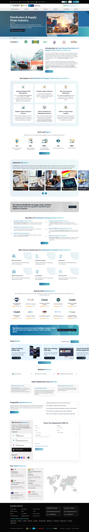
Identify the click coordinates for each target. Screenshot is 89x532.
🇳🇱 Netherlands (13, 523)
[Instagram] (17, 457)
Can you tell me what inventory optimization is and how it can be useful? (61, 408)
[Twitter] (19, 457)
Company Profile (13, 509)
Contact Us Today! (44, 153)
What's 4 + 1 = (37, 443)
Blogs (23, 511)
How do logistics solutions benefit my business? (56, 405)
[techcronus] (15, 6)
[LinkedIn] (15, 457)
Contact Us (43, 243)
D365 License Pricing (73, 5)
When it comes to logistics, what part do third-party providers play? (60, 413)
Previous (43, 193)
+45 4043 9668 (35, 494)
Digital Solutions (74, 341)
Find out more (14, 412)
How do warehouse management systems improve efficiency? (59, 411)
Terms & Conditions (75, 528)
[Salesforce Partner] (31, 5)
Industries (55, 9)
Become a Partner (36, 513)
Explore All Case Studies (44, 362)
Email (44, 1)
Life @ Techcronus (36, 509)
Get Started (48, 71)
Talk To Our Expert (44, 284)
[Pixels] (26, 457)
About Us (76, 9)
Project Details (38, 435)
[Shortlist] (28, 457)
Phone (36, 430)
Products (36, 9)
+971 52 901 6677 (23, 1)
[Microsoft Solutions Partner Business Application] (24, 5)
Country (58, 430)
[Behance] (22, 457)
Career (34, 511)
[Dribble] (24, 457)
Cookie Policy (68, 528)
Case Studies (66, 9)
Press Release (24, 513)
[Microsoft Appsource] (13, 457)
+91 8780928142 (32, 1)
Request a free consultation (17, 30)
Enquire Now (38, 449)
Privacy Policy (62, 528)
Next (46, 193)
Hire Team (45, 9)
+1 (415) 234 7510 (14, 1)
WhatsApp (39, 1)
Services (26, 9)
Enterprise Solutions (15, 9)
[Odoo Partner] (37, 5)
